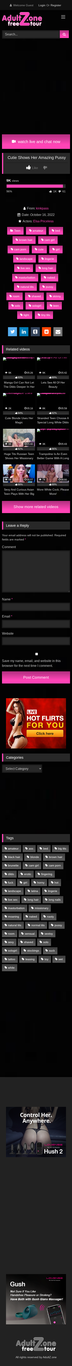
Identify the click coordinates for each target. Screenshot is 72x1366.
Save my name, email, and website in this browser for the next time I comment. (31, 663)
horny (40, 882)
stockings (33, 950)
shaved (36, 296)
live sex (25, 268)
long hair (47, 268)
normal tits (38, 925)
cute (41, 249)
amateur (38, 230)
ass (31, 848)
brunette (13, 865)
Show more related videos (36, 507)
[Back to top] (59, 1354)
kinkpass (42, 208)
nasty (50, 916)
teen (56, 305)
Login (41, 5)
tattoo (11, 959)
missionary (41, 908)
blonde (34, 857)
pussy (49, 286)
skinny (57, 296)
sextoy (49, 933)
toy (46, 959)
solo (17, 305)
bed (57, 230)
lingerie (49, 258)
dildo (11, 874)
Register (56, 5)
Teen (17, 230)
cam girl (50, 239)
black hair (14, 857)
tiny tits (45, 314)
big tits (62, 848)
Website (8, 633)
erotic (27, 874)
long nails (55, 899)
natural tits (27, 286)
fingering (46, 874)
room (16, 296)
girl (58, 249)
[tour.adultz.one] (29, 19)
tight (26, 314)
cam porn (20, 249)
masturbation (27, 277)
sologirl (36, 305)
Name (7, 599)
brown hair (25, 239)
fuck (10, 882)
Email (7, 616)
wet (60, 959)
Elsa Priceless (43, 221)
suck (52, 950)
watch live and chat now (38, 141)
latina (34, 891)
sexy (11, 942)
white (11, 967)
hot (56, 882)
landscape (26, 258)
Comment (9, 547)
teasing (30, 959)
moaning (13, 916)
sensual (30, 933)
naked (51, 277)
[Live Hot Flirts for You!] (36, 747)
